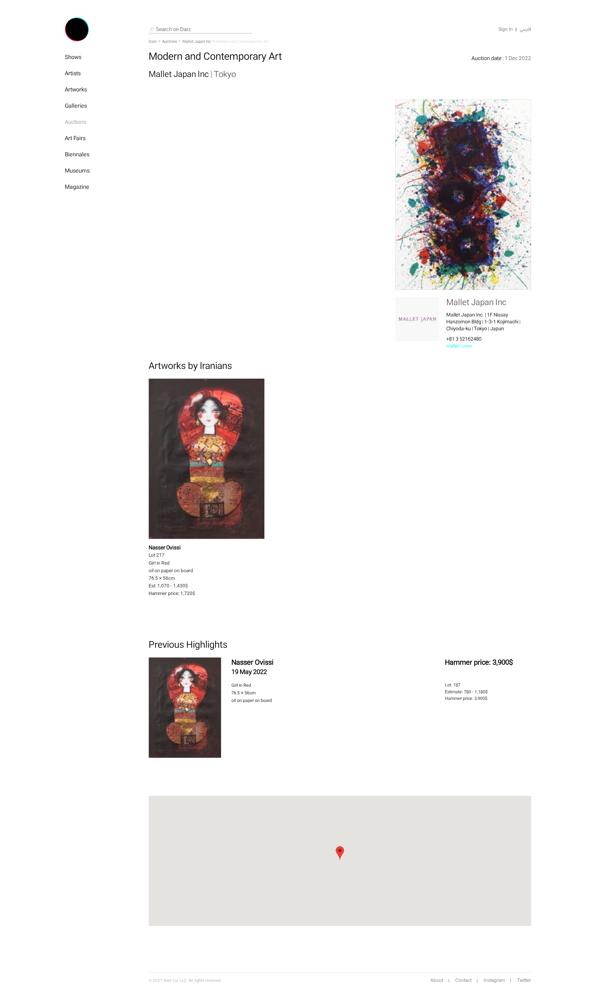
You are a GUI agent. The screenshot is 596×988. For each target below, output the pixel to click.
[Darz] (77, 29)
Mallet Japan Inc (196, 41)
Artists (73, 73)
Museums (77, 170)
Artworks (76, 89)
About (436, 980)
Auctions (75, 122)
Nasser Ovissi (252, 662)
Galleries (76, 105)
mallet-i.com (459, 346)
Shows (73, 57)
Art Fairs (75, 138)
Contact (463, 980)
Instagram (494, 980)
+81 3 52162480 (463, 338)
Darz (153, 41)
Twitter (524, 980)
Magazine (77, 187)
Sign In (505, 29)
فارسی (525, 29)
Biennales (77, 154)
